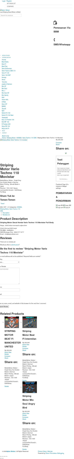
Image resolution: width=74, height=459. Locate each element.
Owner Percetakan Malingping (55, 453)
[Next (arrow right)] (2, 458)
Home (4, 138)
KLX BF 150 (5, 122)
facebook (55, 51)
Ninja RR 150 (6, 126)
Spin (3, 111)
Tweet (2, 203)
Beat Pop (4, 66)
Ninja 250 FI (5, 128)
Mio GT (4, 86)
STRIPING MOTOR (6, 57)
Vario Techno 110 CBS (29, 138)
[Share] (2, 456)
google (59, 53)
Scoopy (4, 77)
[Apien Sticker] (5, 10)
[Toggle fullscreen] (4, 456)
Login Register (7, 1)
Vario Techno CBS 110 (9, 71)
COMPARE (10, 6)
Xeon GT (4, 104)
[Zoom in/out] (6, 456)
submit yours (15, 245)
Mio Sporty (5, 95)
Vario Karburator (7, 68)
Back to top (5, 136)
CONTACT (4, 133)
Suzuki (4, 108)
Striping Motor (11, 138)
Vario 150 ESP (6, 75)
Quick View (8, 352)
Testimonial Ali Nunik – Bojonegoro (63, 179)
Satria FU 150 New (7, 115)
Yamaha (4, 82)
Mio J (3, 91)
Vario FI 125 (5, 73)
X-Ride (4, 102)
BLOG (3, 130)
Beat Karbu (5, 62)
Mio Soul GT (5, 93)
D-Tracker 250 (6, 124)
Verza (3, 79)
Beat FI (4, 64)
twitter (57, 53)
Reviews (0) (6, 215)
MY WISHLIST (11, 3)
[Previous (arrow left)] (1, 458)
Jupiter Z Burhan (7, 84)
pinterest (13, 366)
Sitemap (50, 451)
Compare (7, 356)
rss (62, 53)
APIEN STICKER (6, 55)
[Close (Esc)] (1, 456)
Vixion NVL (5, 99)
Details (7, 354)
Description (6, 213)
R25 (3, 97)
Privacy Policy (42, 451)
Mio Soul (4, 88)
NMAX (4, 106)
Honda (4, 60)
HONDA (19, 138)
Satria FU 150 (6, 113)
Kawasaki (5, 117)
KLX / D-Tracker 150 (8, 119)
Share (6, 358)
